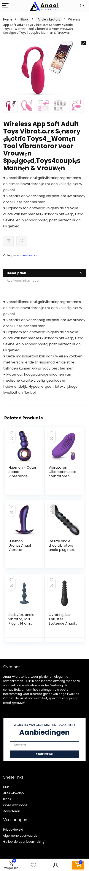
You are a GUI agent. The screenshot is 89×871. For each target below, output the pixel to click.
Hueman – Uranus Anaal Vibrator (19, 545)
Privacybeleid (13, 829)
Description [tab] (16, 273)
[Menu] (5, 6)
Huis (6, 787)
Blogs (7, 799)
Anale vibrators (49, 19)
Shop (24, 19)
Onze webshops (15, 805)
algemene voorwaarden (21, 835)
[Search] (82, 6)
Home (7, 19)
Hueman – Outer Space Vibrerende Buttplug (22, 474)
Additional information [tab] (23, 280)
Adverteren (11, 811)
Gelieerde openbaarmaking (23, 841)
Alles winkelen (13, 793)
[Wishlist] (33, 865)
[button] (83, 43)
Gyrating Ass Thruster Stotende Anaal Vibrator (62, 621)
